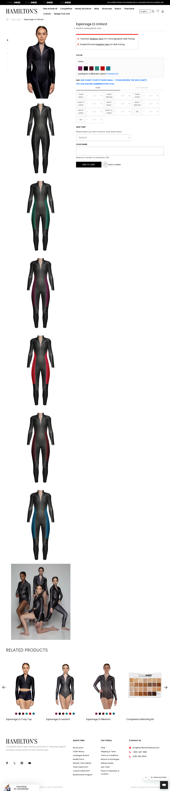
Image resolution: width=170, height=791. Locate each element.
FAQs (103, 747)
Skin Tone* (81, 127)
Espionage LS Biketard (98, 719)
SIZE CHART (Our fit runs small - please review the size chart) (113, 80)
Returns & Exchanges (110, 759)
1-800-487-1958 (140, 752)
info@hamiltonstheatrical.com (146, 747)
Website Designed (139, 787)
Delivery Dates (107, 763)
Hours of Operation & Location (110, 772)
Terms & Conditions (109, 755)
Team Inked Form (80, 767)
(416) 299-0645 (139, 756)
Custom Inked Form (81, 771)
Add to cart (88, 164)
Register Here (96, 38)
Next (166, 687)
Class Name (81, 144)
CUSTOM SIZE (142, 87)
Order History (78, 751)
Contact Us (112, 73)
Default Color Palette (82, 763)
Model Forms (78, 759)
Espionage (16, 19)
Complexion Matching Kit (140, 719)
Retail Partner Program (82, 774)
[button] (95, 84)
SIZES (98, 87)
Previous (4, 687)
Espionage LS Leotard (58, 719)
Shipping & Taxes (108, 751)
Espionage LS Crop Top (19, 719)
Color (79, 55)
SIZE (111, 80)
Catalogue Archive (81, 755)
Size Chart (105, 767)
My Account (78, 747)
